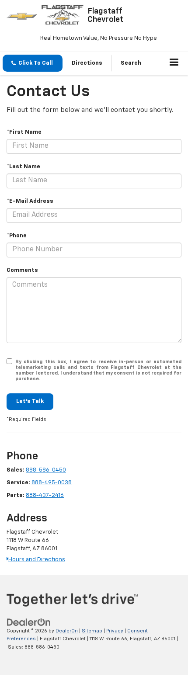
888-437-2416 (45, 495)
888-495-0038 (51, 483)
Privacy (114, 630)
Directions (87, 63)
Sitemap (92, 630)
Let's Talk (30, 401)
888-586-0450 (46, 470)
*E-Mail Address (30, 201)
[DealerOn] (29, 622)
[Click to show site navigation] (174, 63)
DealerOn (67, 630)
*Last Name (23, 167)
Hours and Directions (36, 559)
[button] (33, 63)
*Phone (17, 236)
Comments (22, 270)
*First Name (24, 132)
